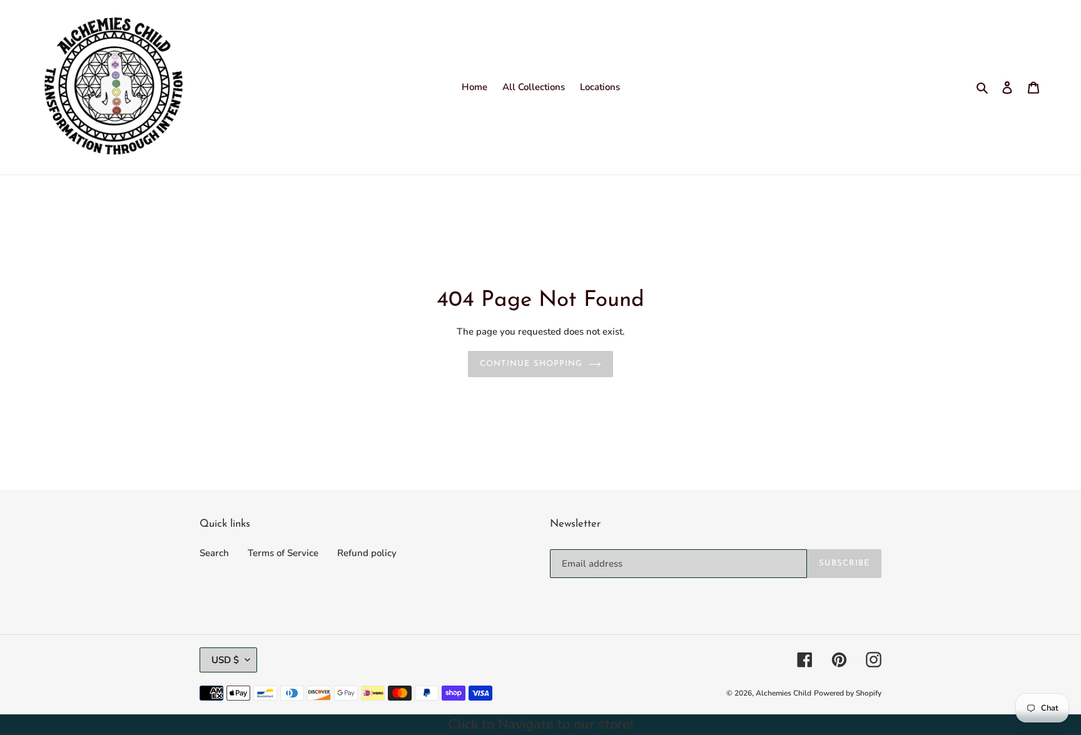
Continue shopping (531, 364)
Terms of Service (283, 553)
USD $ (225, 660)
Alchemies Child (783, 693)
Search (214, 553)
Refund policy (367, 553)
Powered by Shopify (847, 693)
